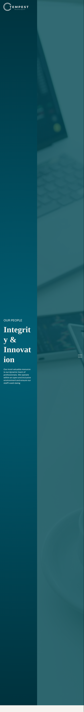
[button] (80, 356)
